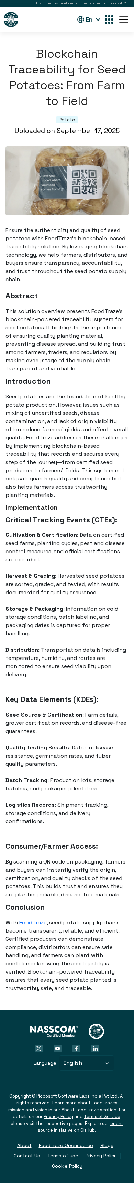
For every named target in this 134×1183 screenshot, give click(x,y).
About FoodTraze (80, 1110)
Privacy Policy (58, 1116)
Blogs (106, 1145)
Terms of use (62, 1156)
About (24, 1145)
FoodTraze (33, 922)
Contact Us (27, 1156)
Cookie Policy (67, 1166)
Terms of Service (102, 1116)
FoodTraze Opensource (66, 1145)
